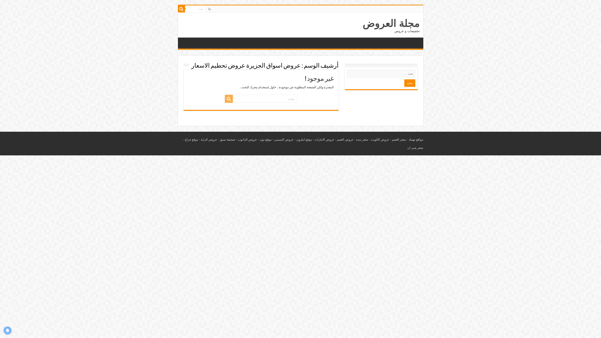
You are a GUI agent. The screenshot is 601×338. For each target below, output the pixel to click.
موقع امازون (304, 139)
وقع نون (265, 139)
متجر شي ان (415, 148)
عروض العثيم (345, 139)
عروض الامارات (324, 139)
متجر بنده (362, 139)
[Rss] (209, 9)
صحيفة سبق (227, 139)
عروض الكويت (380, 139)
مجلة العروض (391, 23)
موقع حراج (191, 139)
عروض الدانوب (247, 139)
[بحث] (181, 8)
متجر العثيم (399, 139)
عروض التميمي (284, 139)
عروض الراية (209, 139)
